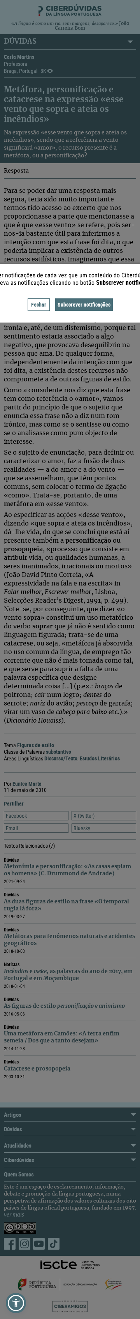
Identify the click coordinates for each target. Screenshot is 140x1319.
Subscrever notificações (84, 304)
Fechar (38, 304)
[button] (16, 1303)
